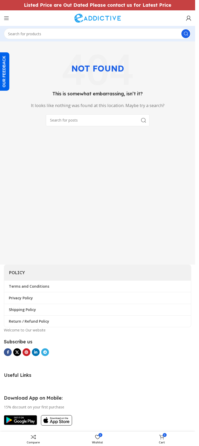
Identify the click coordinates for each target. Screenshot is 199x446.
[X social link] (17, 352)
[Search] (185, 33)
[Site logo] (97, 17)
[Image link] (20, 419)
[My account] (188, 18)
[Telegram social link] (45, 352)
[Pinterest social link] (26, 352)
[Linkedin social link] (36, 352)
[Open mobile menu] (6, 18)
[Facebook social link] (8, 352)
